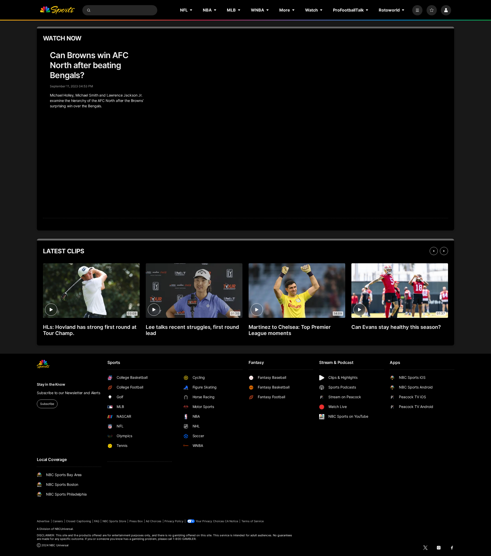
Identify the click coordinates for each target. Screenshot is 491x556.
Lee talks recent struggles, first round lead (192, 330)
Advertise (43, 521)
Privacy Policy (173, 521)
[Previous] (434, 251)
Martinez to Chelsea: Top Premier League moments (290, 330)
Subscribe (47, 404)
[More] (417, 10)
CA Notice (231, 521)
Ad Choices (153, 521)
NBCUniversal (64, 529)
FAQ (96, 521)
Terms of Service (252, 521)
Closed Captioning (78, 521)
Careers (58, 521)
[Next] (444, 251)
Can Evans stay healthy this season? (396, 327)
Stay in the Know (51, 384)
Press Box (136, 521)
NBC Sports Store (114, 521)
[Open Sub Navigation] (191, 10)
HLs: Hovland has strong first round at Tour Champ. (90, 330)
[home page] (57, 10)
